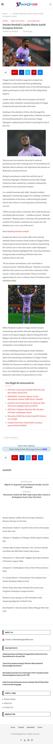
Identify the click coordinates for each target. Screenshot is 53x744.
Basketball (30, 727)
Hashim (7, 470)
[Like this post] (15, 72)
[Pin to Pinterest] (34, 72)
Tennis (39, 727)
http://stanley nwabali (20, 231)
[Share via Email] (40, 72)
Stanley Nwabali (10, 438)
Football (21, 727)
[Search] (50, 4)
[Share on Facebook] (21, 72)
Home (5, 14)
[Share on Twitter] (27, 72)
